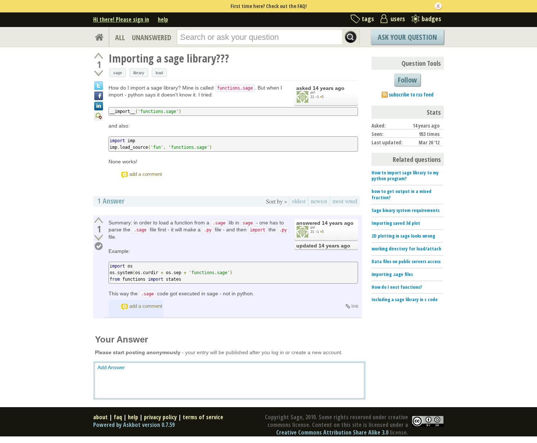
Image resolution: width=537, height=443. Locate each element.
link (354, 306)
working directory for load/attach (406, 248)
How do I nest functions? (397, 287)
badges (431, 18)
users (398, 18)
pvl (313, 92)
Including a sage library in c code (405, 299)
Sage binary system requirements (405, 210)
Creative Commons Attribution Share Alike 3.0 (332, 432)
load (159, 73)
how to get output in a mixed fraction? (401, 194)
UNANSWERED (151, 37)
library (138, 73)
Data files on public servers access (406, 261)
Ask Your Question (407, 37)
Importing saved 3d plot (396, 223)
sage (117, 73)
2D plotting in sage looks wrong (403, 235)
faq (118, 417)
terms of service (203, 417)
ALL (120, 37)
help (163, 19)
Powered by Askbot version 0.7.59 (134, 425)
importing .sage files (392, 274)
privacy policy (160, 417)
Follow (407, 80)
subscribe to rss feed (411, 94)
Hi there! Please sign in (121, 19)
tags (368, 18)
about (100, 417)
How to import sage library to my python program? (405, 175)
